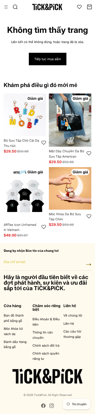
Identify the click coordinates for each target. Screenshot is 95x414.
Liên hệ (68, 323)
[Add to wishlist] (43, 142)
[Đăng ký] (88, 264)
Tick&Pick (40, 395)
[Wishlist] (79, 7)
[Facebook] (43, 405)
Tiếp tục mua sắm (47, 59)
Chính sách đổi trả (46, 345)
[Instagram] (51, 405)
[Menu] (6, 7)
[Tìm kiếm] (15, 7)
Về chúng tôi (72, 315)
